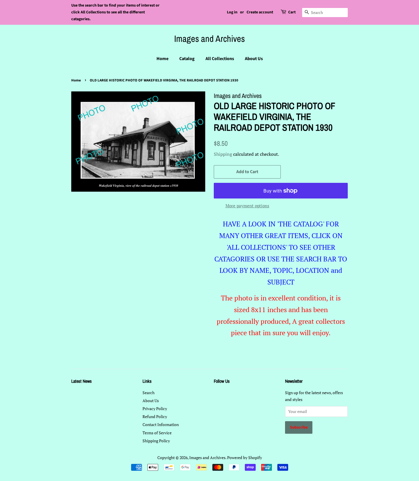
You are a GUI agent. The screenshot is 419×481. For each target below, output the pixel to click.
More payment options (247, 205)
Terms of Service (157, 432)
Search (148, 392)
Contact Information (161, 424)
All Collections (220, 59)
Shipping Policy (156, 440)
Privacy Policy (155, 408)
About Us (254, 59)
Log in (232, 12)
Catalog (187, 59)
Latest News (81, 381)
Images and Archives (209, 38)
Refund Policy (155, 416)
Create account (260, 12)
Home (162, 59)
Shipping (223, 154)
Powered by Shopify (244, 457)
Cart (292, 12)
